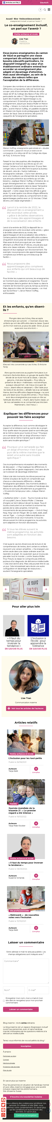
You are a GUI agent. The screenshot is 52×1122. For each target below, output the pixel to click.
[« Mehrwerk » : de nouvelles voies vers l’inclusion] (26, 898)
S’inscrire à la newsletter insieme (26, 1097)
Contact (6, 1060)
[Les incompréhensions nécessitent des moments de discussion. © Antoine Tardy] (26, 589)
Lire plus (36, 772)
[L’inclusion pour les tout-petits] (26, 742)
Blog (16, 19)
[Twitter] (3, 1104)
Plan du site (7, 1070)
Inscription (26, 1046)
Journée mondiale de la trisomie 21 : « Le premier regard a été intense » (22, 810)
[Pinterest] (3, 1109)
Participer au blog (9, 1056)
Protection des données (11, 1067)
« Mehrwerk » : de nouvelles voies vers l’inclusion (24, 916)
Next (46, 589)
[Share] (3, 1114)
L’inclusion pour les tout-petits (25, 758)
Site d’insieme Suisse (12, 1091)
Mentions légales (9, 1063)
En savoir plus (30, 1112)
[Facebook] (3, 1099)
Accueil (9, 19)
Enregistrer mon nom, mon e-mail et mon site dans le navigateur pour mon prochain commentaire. (24, 1000)
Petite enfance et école (29, 19)
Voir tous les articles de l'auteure (27, 708)
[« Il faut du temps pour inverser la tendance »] (26, 846)
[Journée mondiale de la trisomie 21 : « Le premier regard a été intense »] (26, 791)
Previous (6, 589)
